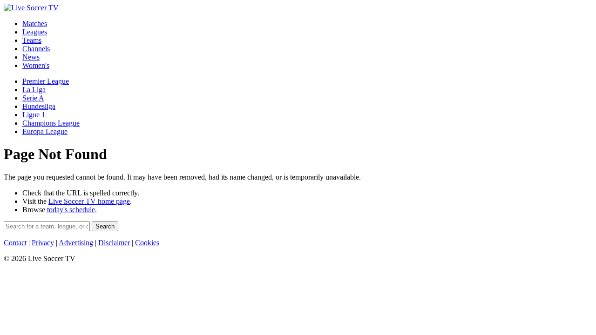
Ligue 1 (33, 115)
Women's (35, 65)
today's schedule (71, 210)
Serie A (33, 98)
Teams (31, 40)
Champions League (51, 123)
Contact (15, 243)
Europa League (45, 131)
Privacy (43, 243)
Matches (34, 23)
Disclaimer (114, 243)
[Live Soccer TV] (31, 8)
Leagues (34, 32)
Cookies (147, 243)
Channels (36, 49)
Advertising (76, 243)
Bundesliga (38, 106)
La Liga (34, 90)
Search (105, 226)
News (31, 57)
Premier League (45, 81)
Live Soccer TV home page (89, 201)
